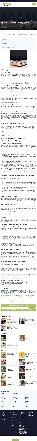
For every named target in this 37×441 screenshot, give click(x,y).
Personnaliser (22, 439)
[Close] (29, 218)
